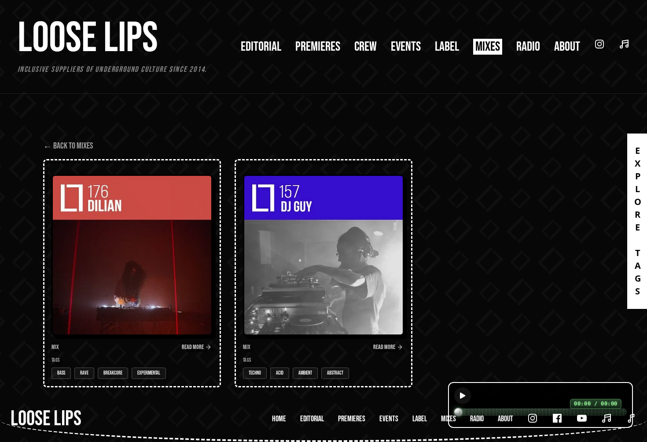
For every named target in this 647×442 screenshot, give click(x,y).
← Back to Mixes (68, 146)
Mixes (487, 47)
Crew (365, 47)
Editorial (261, 47)
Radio (528, 47)
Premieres (317, 47)
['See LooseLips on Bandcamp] (631, 418)
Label (447, 47)
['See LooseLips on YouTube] (582, 418)
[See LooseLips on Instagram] (599, 44)
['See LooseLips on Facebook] (557, 418)
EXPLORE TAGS (637, 221)
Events (406, 47)
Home (279, 418)
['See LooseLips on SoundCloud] (606, 418)
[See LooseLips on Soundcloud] (624, 44)
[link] (132, 273)
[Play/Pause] (462, 395)
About (567, 47)
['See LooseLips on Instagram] (532, 418)
